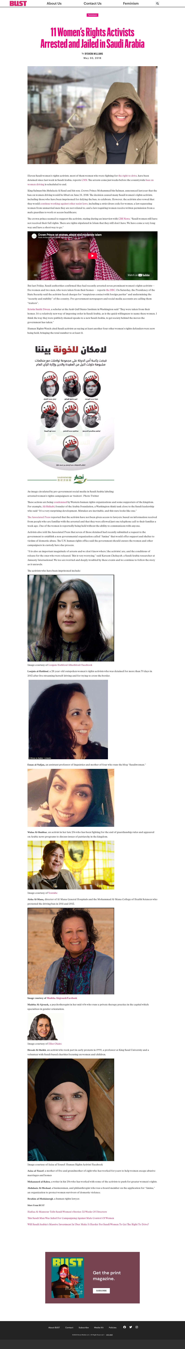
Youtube (52, 892)
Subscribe (84, 1327)
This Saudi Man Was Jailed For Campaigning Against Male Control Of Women (70, 1218)
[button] (157, 3)
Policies (112, 1327)
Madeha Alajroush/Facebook (62, 998)
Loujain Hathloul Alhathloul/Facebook (70, 664)
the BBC (110, 289)
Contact (69, 1327)
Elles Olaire (55, 1043)
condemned (60, 502)
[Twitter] (130, 1327)
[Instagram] (136, 1327)
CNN (84, 179)
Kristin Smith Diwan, (39, 309)
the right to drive (127, 175)
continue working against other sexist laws (64, 203)
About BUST (54, 1327)
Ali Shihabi (48, 506)
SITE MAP (109, 1335)
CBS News (124, 218)
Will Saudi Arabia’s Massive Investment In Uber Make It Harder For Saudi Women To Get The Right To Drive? (88, 1224)
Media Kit (98, 1327)
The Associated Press (39, 517)
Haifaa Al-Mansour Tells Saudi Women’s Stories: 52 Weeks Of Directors (67, 1211)
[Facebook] (124, 1327)
